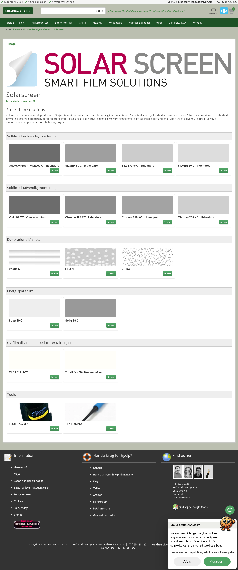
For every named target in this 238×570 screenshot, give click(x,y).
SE (102, 547)
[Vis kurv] (231, 11)
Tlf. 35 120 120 (228, 1)
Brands (18, 514)
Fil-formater (100, 501)
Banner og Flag (63, 22)
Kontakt (197, 22)
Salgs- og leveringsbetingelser (31, 487)
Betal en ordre (101, 508)
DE (112, 547)
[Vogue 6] (34, 256)
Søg (98, 11)
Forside (9, 22)
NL (118, 547)
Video (96, 488)
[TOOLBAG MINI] (34, 411)
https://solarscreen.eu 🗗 (20, 101)
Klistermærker (40, 22)
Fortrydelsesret (23, 494)
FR (123, 547)
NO (107, 547)
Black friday (21, 508)
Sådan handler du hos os (28, 480)
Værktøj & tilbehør (139, 22)
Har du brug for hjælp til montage (113, 474)
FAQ (95, 481)
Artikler (97, 495)
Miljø (17, 474)
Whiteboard (115, 22)
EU (133, 547)
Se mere (54, 170)
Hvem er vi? (20, 467)
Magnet (97, 22)
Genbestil (213, 13)
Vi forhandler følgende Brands (36, 29)
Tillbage (11, 44)
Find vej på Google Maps (193, 507)
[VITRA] (147, 256)
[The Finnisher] (90, 411)
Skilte (82, 22)
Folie (22, 22)
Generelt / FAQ (177, 22)
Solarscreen (59, 29)
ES (128, 547)
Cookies (18, 501)
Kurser (159, 22)
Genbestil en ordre (104, 515)
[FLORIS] (90, 256)
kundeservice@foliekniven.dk (195, 1)
